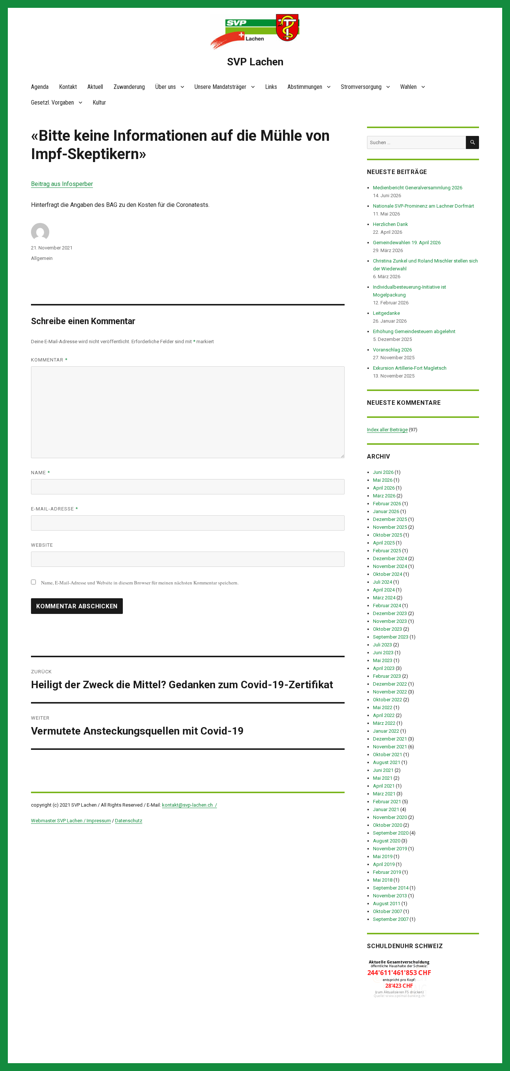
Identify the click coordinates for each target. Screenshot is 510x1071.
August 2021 (386, 762)
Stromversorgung (361, 86)
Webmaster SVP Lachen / (59, 820)
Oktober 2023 (387, 629)
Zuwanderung (129, 86)
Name (40, 472)
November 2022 (390, 692)
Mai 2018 (382, 880)
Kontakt (68, 86)
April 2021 (384, 786)
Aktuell (95, 86)
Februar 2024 (387, 605)
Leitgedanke (386, 313)
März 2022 (384, 723)
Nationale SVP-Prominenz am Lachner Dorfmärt (423, 206)
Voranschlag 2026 (392, 350)
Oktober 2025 (387, 535)
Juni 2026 (383, 472)
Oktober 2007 (387, 911)
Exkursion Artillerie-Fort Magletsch (410, 368)
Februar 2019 (387, 872)
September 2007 (390, 919)
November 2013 (390, 895)
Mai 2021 (382, 778)
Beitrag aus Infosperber (62, 183)
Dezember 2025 (390, 519)
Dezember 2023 (390, 613)
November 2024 (390, 566)
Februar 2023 (387, 676)
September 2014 (390, 888)
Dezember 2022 (390, 684)
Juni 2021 (383, 770)
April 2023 (384, 668)
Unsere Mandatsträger (220, 86)
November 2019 (390, 848)
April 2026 (384, 488)
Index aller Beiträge (387, 429)
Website (42, 545)
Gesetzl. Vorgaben (52, 102)
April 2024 (384, 590)
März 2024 (384, 597)
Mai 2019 (382, 856)
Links (271, 86)
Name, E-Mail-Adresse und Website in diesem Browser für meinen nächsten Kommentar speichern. (140, 582)
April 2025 (384, 543)
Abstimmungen (304, 86)
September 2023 (390, 637)
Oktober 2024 (387, 574)
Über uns (165, 86)
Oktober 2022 (387, 699)
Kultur (99, 102)
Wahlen (408, 86)
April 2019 (384, 864)
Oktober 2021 (387, 754)
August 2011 (386, 903)
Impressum (99, 820)
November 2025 (390, 527)
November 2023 (390, 621)
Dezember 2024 (390, 558)
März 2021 (384, 794)
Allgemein (42, 258)
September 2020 (390, 833)
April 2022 (384, 715)
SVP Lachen (255, 62)
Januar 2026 (386, 511)
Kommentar (49, 360)
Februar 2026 (387, 503)
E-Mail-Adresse (54, 509)
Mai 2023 (382, 660)
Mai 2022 (382, 707)
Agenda (40, 86)
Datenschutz (128, 820)
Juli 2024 (382, 582)
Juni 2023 (383, 652)
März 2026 (384, 496)
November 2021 (390, 746)
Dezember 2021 (390, 739)
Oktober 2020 (387, 825)
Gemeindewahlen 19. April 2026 (407, 242)
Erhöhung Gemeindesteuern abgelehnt (414, 331)
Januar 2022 (386, 731)
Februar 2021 (387, 801)
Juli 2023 (382, 645)
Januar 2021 (386, 809)
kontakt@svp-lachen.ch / (189, 805)
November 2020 (390, 817)
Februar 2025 (387, 550)
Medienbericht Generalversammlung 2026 (417, 187)
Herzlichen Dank (390, 224)
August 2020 (386, 841)
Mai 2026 (382, 480)
